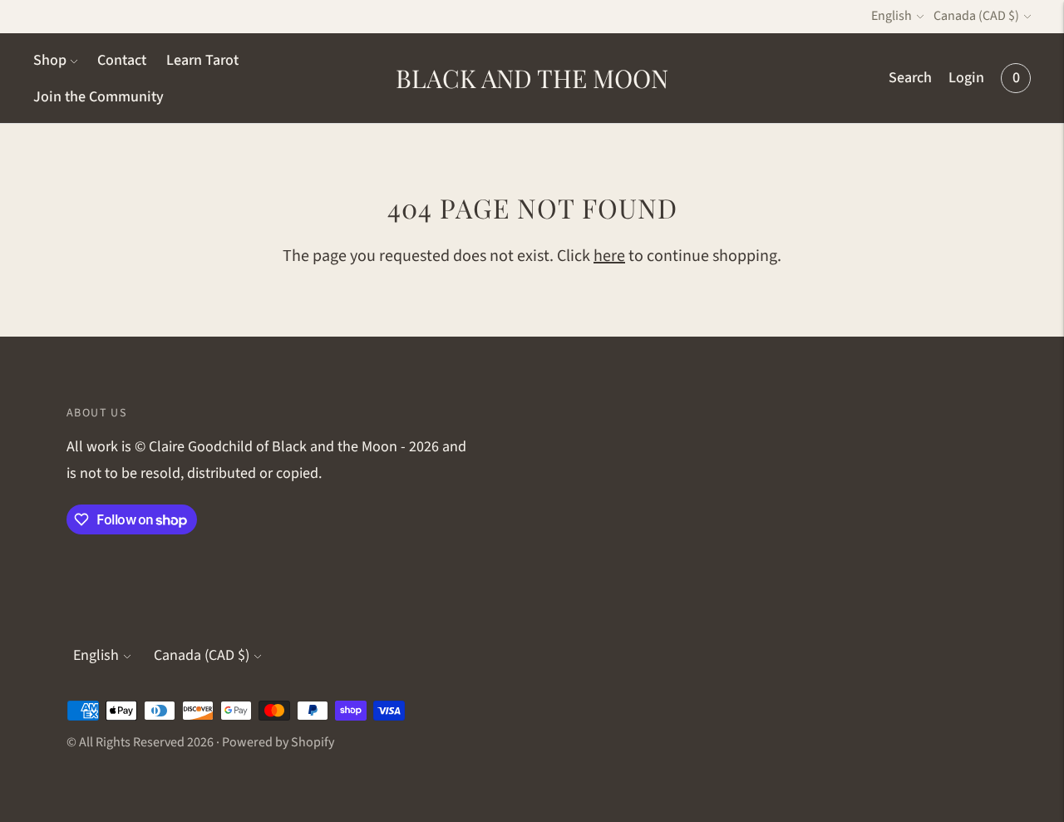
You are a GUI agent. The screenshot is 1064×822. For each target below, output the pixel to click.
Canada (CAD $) (976, 16)
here (609, 256)
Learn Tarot (202, 60)
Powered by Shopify (278, 742)
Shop (49, 60)
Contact (121, 60)
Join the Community (98, 96)
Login (966, 77)
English (891, 16)
